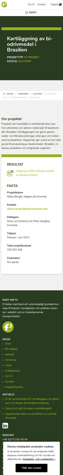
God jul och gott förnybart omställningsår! (28, 408)
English (54, 4)
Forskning (10, 360)
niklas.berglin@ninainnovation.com (27, 209)
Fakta (8, 365)
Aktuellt (9, 354)
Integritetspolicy (14, 387)
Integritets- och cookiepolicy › (39, 459)
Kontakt (41, 4)
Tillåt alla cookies (31, 468)
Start (8, 343)
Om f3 (31, 4)
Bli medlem (11, 349)
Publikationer (12, 371)
